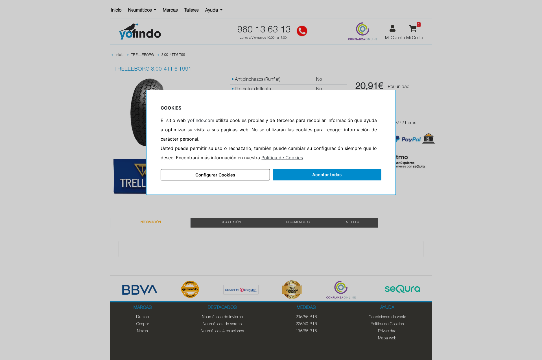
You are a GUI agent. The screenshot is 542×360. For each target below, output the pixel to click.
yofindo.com (200, 120)
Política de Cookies (282, 157)
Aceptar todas (327, 174)
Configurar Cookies (215, 175)
